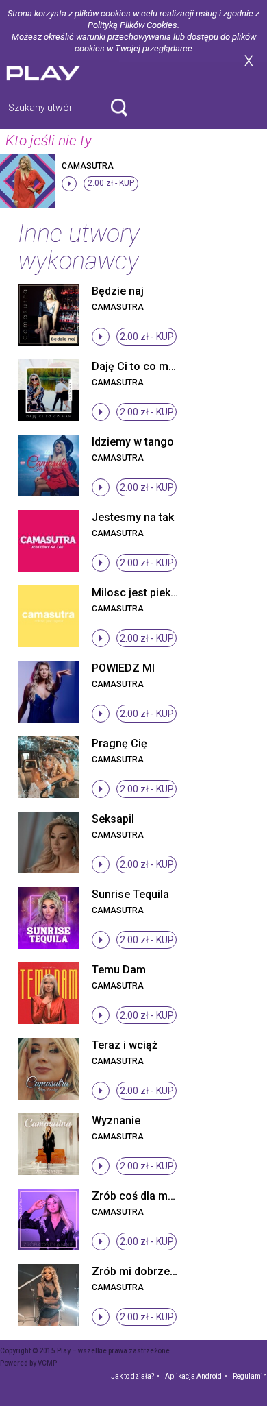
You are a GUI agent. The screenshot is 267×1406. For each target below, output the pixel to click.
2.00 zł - (111, 183)
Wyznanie (116, 1120)
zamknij (248, 60)
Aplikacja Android (193, 1376)
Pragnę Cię (119, 743)
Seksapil (113, 818)
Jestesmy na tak (133, 517)
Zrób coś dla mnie (137, 1195)
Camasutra (88, 166)
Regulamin (250, 1376)
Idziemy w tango (133, 441)
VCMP (47, 1363)
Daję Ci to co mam (138, 366)
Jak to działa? (132, 1376)
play (59, 72)
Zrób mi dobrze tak (140, 1271)
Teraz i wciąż (124, 1045)
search (119, 108)
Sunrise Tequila (130, 894)
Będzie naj (118, 291)
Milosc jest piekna (137, 592)
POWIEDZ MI (123, 668)
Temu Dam (119, 969)
